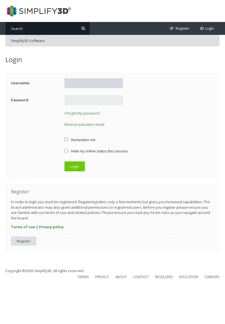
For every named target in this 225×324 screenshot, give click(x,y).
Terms (83, 276)
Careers (212, 276)
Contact (141, 276)
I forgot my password (82, 113)
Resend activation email (84, 124)
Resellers (164, 276)
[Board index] (38, 10)
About (121, 276)
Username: (20, 82)
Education (188, 276)
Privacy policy (51, 226)
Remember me (82, 139)
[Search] (83, 28)
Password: (20, 99)
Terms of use (23, 226)
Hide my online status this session (99, 151)
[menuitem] (207, 28)
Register (23, 241)
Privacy (102, 276)
